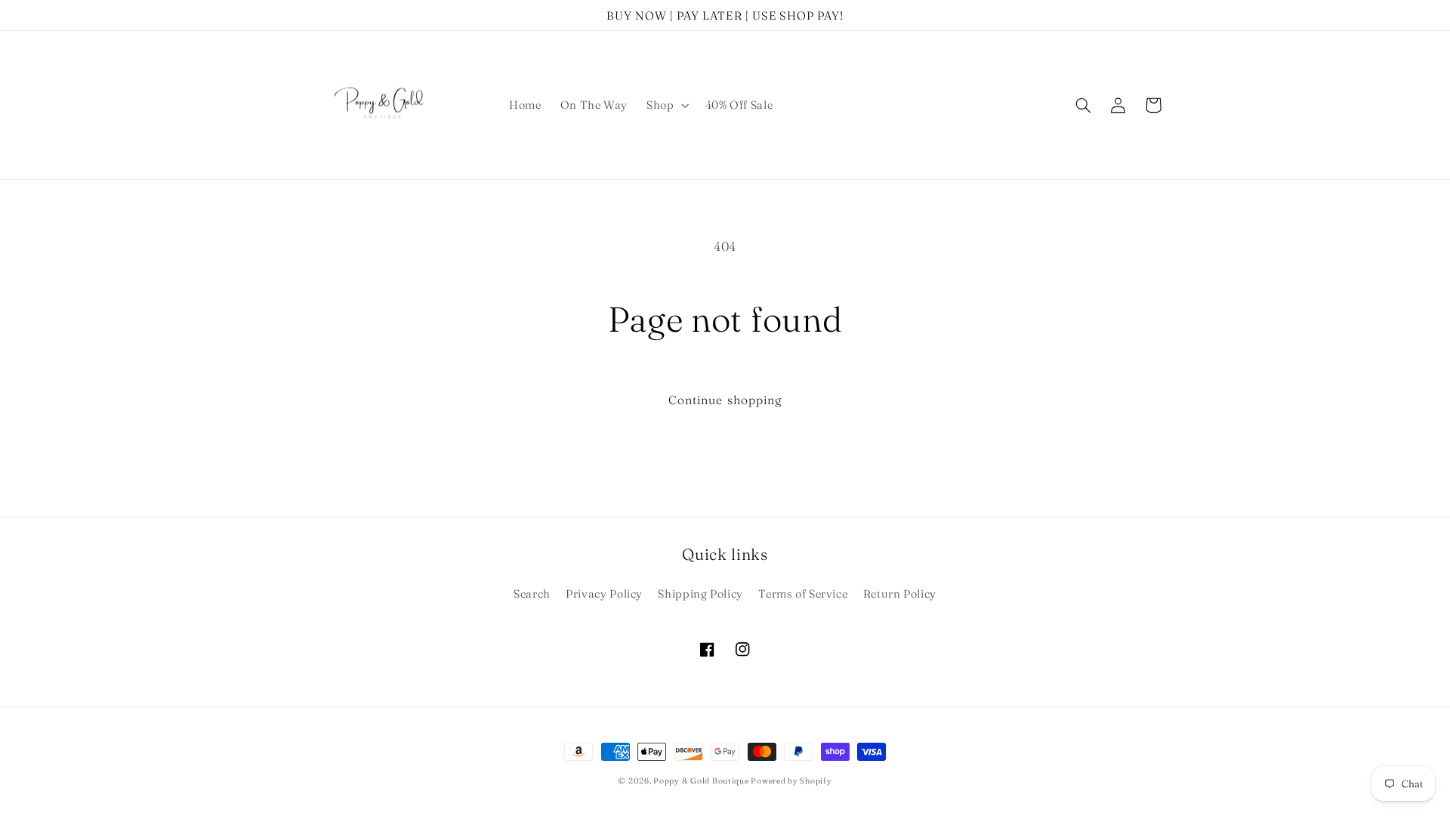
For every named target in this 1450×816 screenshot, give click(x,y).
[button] (666, 105)
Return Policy (899, 594)
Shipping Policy (700, 594)
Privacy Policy (604, 594)
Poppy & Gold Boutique (702, 781)
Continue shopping (725, 400)
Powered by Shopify (791, 781)
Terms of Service (802, 594)
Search (532, 594)
